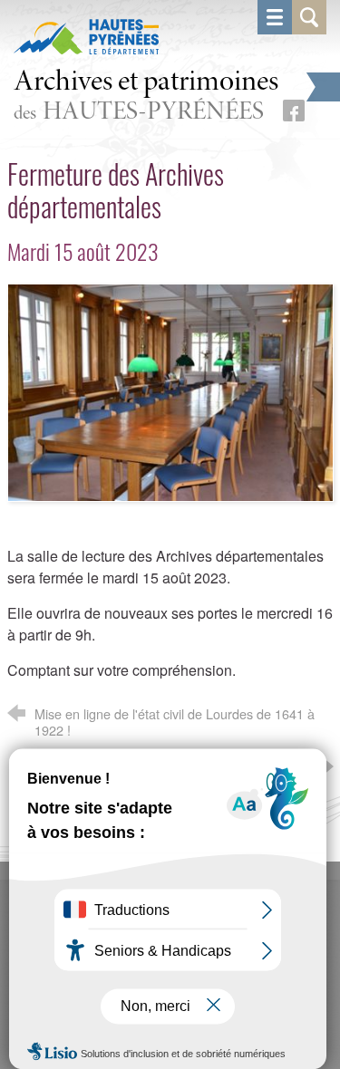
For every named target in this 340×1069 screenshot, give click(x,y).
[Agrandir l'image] (170, 390)
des (146, 97)
